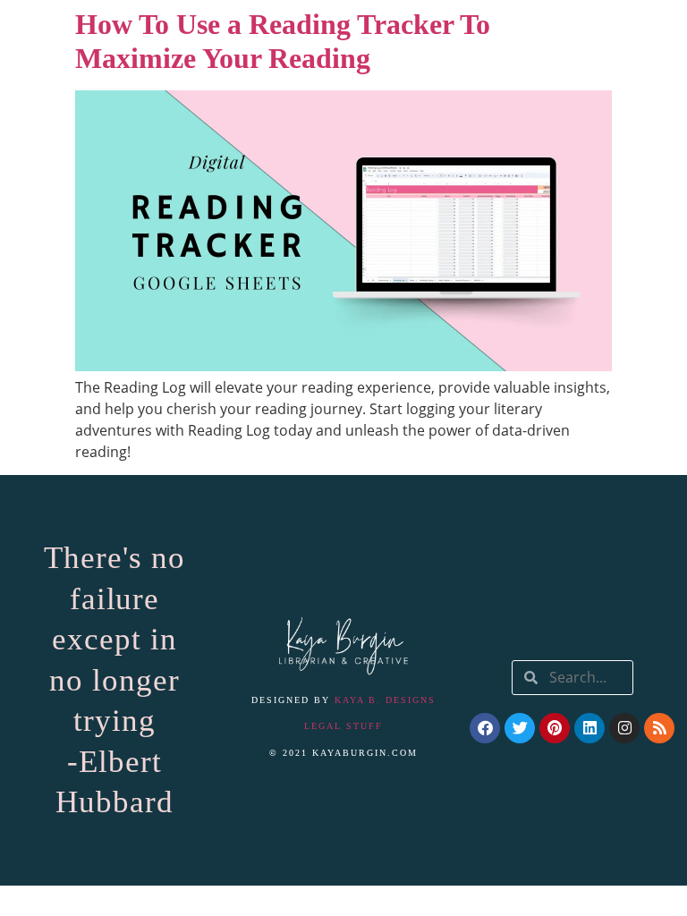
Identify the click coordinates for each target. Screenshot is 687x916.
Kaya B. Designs (385, 700)
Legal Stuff (343, 726)
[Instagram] (624, 728)
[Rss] (659, 728)
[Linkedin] (589, 728)
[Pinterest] (554, 728)
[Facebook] (485, 728)
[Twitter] (520, 728)
